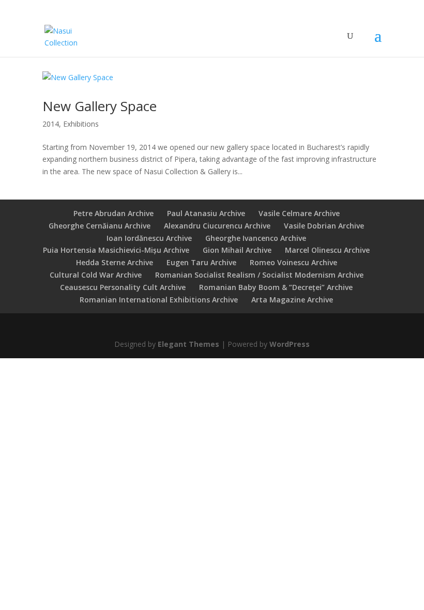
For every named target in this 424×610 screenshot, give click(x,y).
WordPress (289, 344)
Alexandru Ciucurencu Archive (217, 226)
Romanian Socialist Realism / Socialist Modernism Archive (259, 275)
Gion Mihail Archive (237, 250)
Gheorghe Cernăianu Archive (99, 226)
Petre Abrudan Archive (113, 213)
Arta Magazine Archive (292, 299)
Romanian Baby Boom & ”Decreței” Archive (276, 287)
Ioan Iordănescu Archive (149, 238)
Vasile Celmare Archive (299, 213)
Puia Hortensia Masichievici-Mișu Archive (116, 250)
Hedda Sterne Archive (114, 262)
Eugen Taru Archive (201, 262)
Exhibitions (81, 124)
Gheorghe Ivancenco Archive (255, 238)
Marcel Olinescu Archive (327, 250)
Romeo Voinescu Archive (293, 262)
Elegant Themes (188, 344)
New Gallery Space (99, 106)
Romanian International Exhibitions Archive (159, 299)
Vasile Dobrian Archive (324, 226)
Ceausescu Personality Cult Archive (123, 287)
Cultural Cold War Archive (96, 275)
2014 (50, 124)
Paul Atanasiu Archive (206, 213)
